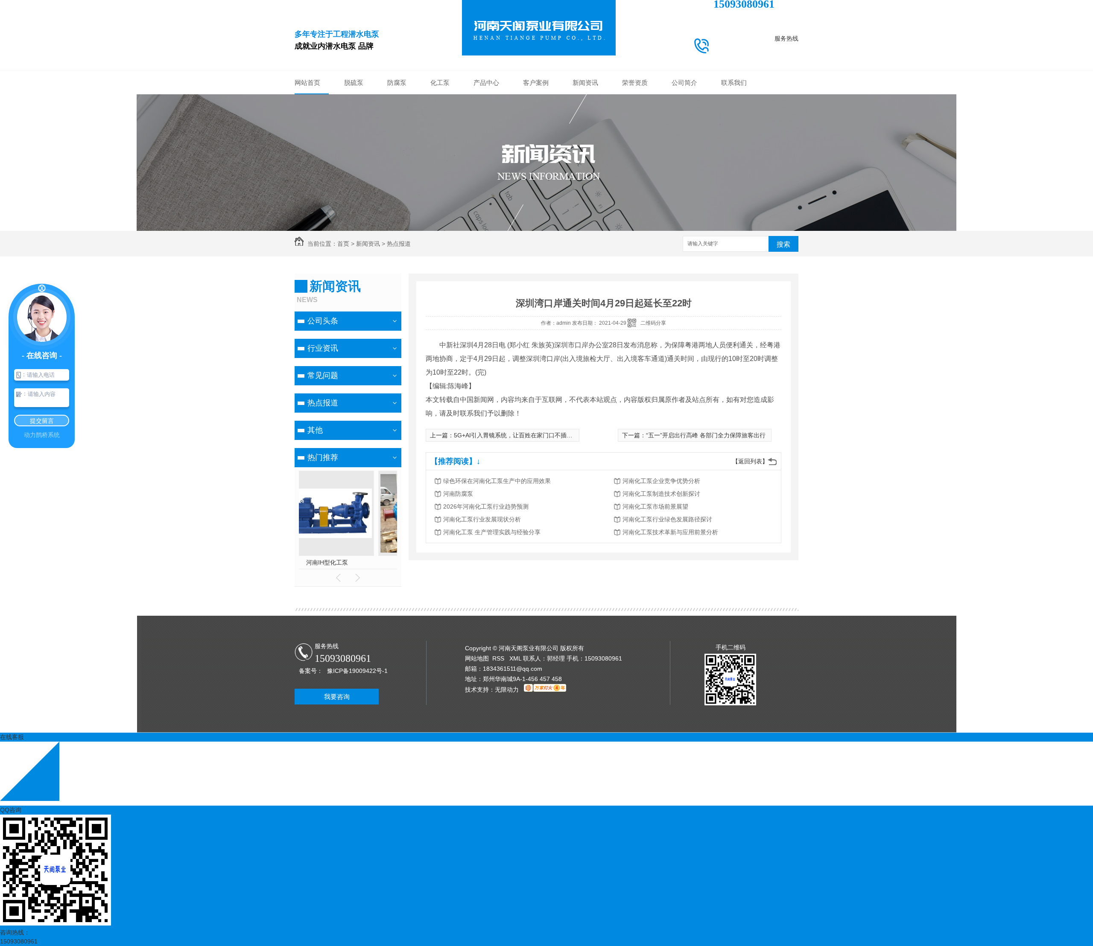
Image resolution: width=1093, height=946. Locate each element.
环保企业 (536, 113)
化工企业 (536, 100)
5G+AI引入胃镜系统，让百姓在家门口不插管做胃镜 (522, 435)
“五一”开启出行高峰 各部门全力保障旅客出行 (706, 435)
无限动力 (507, 689)
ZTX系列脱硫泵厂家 (348, 562)
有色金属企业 (536, 164)
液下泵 (486, 164)
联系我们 (734, 82)
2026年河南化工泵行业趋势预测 (486, 506)
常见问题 (585, 126)
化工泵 (440, 82)
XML (516, 658)
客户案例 (536, 82)
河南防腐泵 (458, 493)
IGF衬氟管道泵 (486, 177)
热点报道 (585, 139)
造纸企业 (536, 177)
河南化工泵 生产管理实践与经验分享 (492, 532)
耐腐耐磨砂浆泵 (486, 139)
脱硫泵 (353, 82)
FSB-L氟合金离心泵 (486, 203)
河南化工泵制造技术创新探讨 (661, 493)
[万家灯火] (545, 689)
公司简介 (684, 82)
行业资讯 (585, 113)
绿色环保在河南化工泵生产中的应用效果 (497, 480)
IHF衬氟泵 (486, 151)
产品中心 (486, 82)
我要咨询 (337, 696)
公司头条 (585, 100)
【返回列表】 (750, 461)
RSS (499, 658)
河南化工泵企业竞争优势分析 (661, 480)
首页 (343, 243)
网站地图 (477, 658)
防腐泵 (396, 82)
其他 (585, 151)
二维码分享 (653, 323)
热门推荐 (322, 457)
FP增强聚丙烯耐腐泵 (486, 190)
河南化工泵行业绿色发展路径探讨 (667, 519)
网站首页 (307, 82)
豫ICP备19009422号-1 (357, 670)
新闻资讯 (585, 82)
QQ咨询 (10, 809)
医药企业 (536, 151)
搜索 (783, 244)
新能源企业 (536, 126)
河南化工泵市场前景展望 (655, 506)
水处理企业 (536, 139)
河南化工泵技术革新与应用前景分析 (670, 532)
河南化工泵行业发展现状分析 (482, 519)
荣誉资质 (635, 82)
